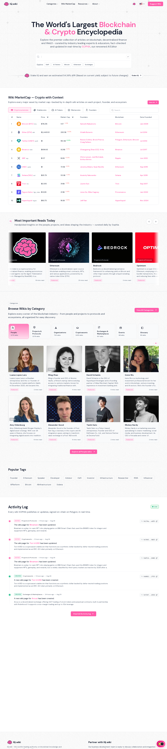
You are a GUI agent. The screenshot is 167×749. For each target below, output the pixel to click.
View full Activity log (82, 614)
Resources (82, 4)
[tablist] (53, 110)
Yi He (102, 149)
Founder (14, 478)
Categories (51, 4)
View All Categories (145, 310)
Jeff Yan (83, 200)
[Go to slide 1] (153, 343)
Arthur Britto (85, 159)
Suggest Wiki (155, 4)
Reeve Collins (86, 140)
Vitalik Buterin (86, 132)
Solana (118, 175)
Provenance (120, 192)
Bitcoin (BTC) (27, 124)
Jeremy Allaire (86, 167)
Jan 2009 (144, 124)
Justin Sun (84, 184)
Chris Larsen (85, 157)
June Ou (83, 192)
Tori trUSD (35, 543)
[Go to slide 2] (155, 343)
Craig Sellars (85, 142)
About (95, 4)
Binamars (34, 525)
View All (152, 102)
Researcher (123, 478)
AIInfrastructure (44, 484)
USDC (24, 167)
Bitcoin (67, 65)
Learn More (125, 75)
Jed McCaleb (97, 157)
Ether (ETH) (27, 132)
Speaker (41, 478)
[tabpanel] (83, 160)
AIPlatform (15, 484)
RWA (136, 478)
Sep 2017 (144, 184)
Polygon (118, 140)
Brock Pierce (98, 140)
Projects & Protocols (29, 521)
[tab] (19, 110)
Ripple (118, 158)
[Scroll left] (149, 222)
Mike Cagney (93, 192)
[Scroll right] (156, 222)
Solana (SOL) (27, 175)
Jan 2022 (144, 192)
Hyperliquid (27, 200)
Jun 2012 (144, 158)
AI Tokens (56, 65)
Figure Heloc (27, 192)
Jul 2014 (143, 132)
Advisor (68, 478)
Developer (55, 478)
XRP (23, 158)
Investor (91, 478)
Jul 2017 (143, 149)
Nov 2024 (144, 200)
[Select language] (142, 3)
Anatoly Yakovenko (88, 175)
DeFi (47, 65)
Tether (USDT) (28, 141)
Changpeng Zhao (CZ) (89, 149)
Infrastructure (106, 478)
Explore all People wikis (82, 452)
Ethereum (77, 65)
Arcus (35, 598)
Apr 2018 (144, 175)
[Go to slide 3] (157, 343)
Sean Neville (99, 167)
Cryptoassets (27, 539)
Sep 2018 (144, 167)
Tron (24, 184)
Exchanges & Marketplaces (32, 594)
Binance (25, 149)
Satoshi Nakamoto (88, 124)
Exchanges (89, 65)
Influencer (148, 478)
